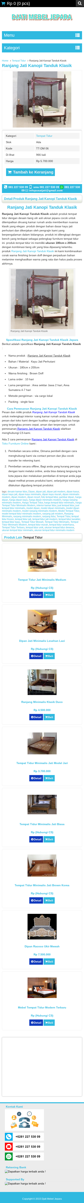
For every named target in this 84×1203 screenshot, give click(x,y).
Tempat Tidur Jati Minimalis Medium (42, 579)
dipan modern (18, 497)
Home (5, 60)
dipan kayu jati (9, 494)
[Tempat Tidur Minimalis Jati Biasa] (42, 813)
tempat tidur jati (23, 519)
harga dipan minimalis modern (45, 500)
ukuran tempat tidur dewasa (59, 527)
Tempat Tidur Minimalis (57, 522)
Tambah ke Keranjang (32, 172)
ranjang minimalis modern (27, 516)
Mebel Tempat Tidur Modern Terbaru (42, 1007)
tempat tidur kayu (11, 522)
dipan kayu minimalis (30, 494)
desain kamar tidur (17, 491)
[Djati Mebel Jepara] (42, 24)
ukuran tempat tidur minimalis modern (54, 530)
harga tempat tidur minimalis (59, 502)
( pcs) (18, 3)
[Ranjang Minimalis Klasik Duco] (42, 694)
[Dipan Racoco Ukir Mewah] (42, 938)
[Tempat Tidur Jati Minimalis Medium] (42, 570)
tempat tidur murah (38, 524)
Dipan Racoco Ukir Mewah (42, 946)
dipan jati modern (56, 491)
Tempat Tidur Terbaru (13, 527)
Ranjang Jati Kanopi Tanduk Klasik (37, 65)
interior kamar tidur (46, 505)
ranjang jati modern (52, 513)
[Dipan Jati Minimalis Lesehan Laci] (42, 631)
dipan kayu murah (51, 494)
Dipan (31, 491)
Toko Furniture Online (15, 443)
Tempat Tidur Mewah (32, 522)
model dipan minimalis (53, 508)
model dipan (33, 508)
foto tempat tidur (49, 497)
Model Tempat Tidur (68, 511)
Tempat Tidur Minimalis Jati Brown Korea (42, 885)
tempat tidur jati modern (44, 519)
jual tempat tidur (65, 505)
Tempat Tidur (19, 60)
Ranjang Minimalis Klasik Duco (42, 702)
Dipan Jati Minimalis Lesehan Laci (42, 640)
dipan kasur (73, 491)
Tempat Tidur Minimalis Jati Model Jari (42, 763)
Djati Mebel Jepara (52, 1198)
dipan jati (41, 491)
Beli (50, 594)
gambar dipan (66, 497)
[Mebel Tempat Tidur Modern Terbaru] (42, 997)
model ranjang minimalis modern (39, 511)
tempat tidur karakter (69, 519)
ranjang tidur (48, 516)
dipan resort (33, 497)
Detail (37, 594)
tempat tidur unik (34, 527)
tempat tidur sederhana (61, 524)
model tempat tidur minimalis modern (21, 513)
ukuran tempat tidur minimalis (17, 530)
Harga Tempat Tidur (32, 502)
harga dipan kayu (18, 500)
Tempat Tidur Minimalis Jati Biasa (42, 824)
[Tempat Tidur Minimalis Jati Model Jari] (42, 753)
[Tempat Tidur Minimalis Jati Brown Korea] (42, 875)
